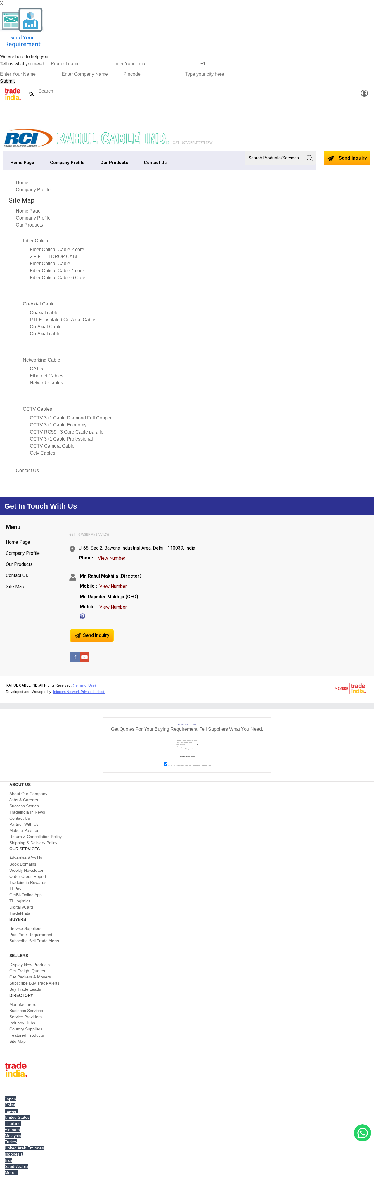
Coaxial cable (44, 312)
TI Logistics (19, 901)
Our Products (114, 162)
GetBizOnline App (25, 894)
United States (17, 1117)
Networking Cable (41, 360)
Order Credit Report (27, 876)
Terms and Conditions (191, 765)
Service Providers (25, 1016)
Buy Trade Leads (25, 989)
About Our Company (28, 793)
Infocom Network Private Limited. (79, 692)
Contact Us (155, 162)
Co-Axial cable (45, 333)
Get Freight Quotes (27, 970)
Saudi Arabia (16, 1166)
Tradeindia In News (27, 812)
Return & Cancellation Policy (35, 836)
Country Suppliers (25, 1029)
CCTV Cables (37, 409)
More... (11, 1172)
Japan (10, 1098)
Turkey (11, 1141)
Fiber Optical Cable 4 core (57, 270)
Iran (8, 1160)
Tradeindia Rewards (27, 882)
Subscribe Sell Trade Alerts (34, 940)
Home (22, 182)
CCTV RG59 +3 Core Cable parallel (67, 431)
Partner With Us (24, 824)
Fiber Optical (36, 240)
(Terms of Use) (84, 685)
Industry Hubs (22, 1022)
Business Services (26, 1010)
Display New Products (29, 964)
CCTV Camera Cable (52, 445)
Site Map (15, 586)
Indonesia (14, 1154)
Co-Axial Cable (39, 303)
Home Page (22, 162)
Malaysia (13, 1135)
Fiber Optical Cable (50, 263)
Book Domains (22, 864)
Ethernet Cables (46, 375)
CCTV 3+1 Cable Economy (58, 424)
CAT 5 (36, 368)
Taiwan (11, 1111)
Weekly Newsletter (26, 870)
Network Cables (46, 382)
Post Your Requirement (30, 934)
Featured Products (26, 1035)
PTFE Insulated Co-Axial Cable (62, 319)
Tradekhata (19, 913)
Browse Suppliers (25, 928)
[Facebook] (75, 660)
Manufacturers (22, 1004)
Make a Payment (25, 830)
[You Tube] (84, 660)
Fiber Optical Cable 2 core (57, 249)
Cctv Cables (42, 452)
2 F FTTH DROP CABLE (56, 256)
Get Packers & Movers (30, 977)
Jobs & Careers (23, 799)
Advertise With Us (25, 858)
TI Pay (15, 888)
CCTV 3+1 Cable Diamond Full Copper (71, 417)
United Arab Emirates (24, 1148)
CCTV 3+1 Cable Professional (61, 438)
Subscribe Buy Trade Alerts (34, 983)
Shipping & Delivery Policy (33, 842)
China (10, 1105)
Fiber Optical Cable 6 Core (57, 277)
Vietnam (12, 1129)
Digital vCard (21, 907)
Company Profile (67, 162)
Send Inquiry (352, 158)
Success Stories (24, 806)
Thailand (13, 1123)
